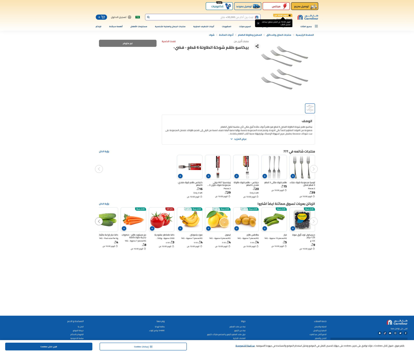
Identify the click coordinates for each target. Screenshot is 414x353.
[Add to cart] (292, 176)
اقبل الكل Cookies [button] (48, 346)
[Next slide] (102, 165)
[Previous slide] (317, 165)
